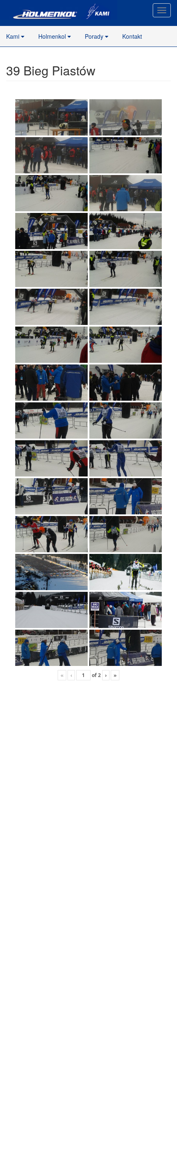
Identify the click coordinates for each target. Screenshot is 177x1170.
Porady (95, 36)
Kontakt (132, 36)
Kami (13, 36)
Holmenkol (53, 36)
